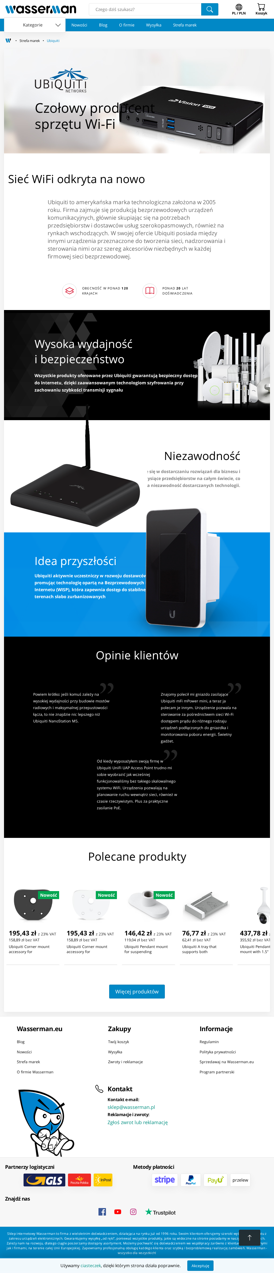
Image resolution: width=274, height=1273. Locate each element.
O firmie (126, 25)
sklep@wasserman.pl (131, 1107)
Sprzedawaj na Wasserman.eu (227, 1061)
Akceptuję (200, 1265)
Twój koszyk (118, 1041)
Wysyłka (153, 25)
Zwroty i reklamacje (125, 1061)
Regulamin (209, 1041)
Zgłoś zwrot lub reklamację (138, 1122)
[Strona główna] (8, 40)
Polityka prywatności (218, 1051)
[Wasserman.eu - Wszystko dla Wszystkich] (41, 9)
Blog (103, 25)
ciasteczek (91, 1265)
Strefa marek (185, 25)
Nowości (79, 25)
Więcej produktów (137, 991)
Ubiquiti (53, 40)
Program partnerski (217, 1071)
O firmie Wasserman (35, 1071)
